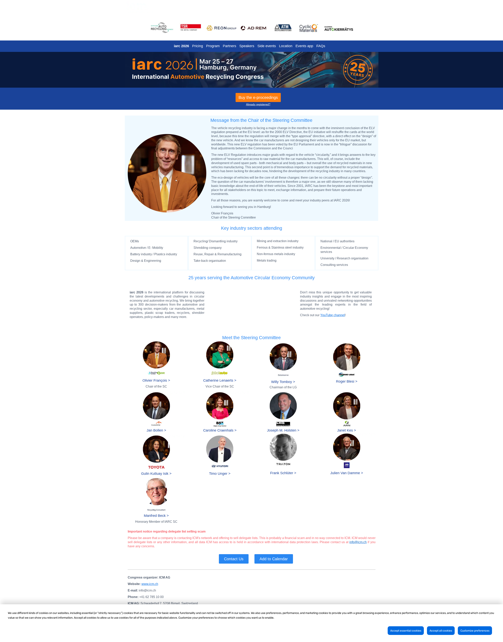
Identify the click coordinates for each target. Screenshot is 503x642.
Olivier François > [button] (156, 380)
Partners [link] (229, 46)
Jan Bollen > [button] (156, 430)
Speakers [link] (246, 46)
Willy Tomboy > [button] (283, 382)
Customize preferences (474, 630)
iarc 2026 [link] (181, 46)
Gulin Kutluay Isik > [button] (156, 474)
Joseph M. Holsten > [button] (283, 430)
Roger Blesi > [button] (346, 381)
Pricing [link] (197, 46)
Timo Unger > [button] (219, 474)
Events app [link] (304, 46)
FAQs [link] (320, 46)
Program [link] (213, 46)
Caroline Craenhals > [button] (220, 430)
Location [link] (285, 46)
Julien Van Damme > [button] (346, 473)
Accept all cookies (441, 630)
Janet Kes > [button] (346, 430)
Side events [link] (266, 46)
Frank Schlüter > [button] (283, 473)
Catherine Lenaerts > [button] (219, 380)
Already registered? (258, 104)
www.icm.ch (149, 584)
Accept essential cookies (405, 630)
